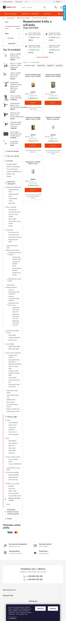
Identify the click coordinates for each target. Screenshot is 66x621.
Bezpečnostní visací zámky (13, 240)
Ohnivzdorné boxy (13, 479)
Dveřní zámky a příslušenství (14, 353)
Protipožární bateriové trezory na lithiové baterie (13, 512)
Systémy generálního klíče (13, 409)
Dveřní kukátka (10, 344)
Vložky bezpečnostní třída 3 (14, 195)
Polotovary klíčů (13, 209)
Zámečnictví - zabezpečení (11, 183)
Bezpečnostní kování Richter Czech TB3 (15, 316)
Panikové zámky (13, 377)
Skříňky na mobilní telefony (13, 166)
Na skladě (14, 38)
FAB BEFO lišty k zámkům (16, 274)
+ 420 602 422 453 (56, 7)
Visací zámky (10, 230)
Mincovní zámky (11, 402)
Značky (9, 519)
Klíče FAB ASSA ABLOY (15, 212)
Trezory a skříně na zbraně (13, 457)
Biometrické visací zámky (15, 237)
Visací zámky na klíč (14, 232)
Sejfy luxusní (12, 453)
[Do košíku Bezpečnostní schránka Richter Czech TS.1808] (33, 145)
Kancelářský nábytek (12, 164)
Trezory (9, 420)
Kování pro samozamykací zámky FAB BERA (14, 298)
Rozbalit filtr (11, 43)
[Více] (61, 13)
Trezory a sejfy (12, 417)
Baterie (8, 504)
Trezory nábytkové (13, 422)
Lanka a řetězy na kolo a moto (13, 396)
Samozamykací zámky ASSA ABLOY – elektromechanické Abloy (15, 362)
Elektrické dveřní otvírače (13, 250)
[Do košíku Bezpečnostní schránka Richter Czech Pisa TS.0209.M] (53, 146)
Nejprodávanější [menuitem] (29, 65)
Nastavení (12, 618)
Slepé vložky (12, 203)
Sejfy (8, 438)
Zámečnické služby (7, 1)
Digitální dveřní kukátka (14, 346)
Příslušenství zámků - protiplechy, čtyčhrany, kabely (14, 373)
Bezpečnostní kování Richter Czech (14, 304)
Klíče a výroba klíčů (11, 207)
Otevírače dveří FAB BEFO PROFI (16, 258)
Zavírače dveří (12, 335)
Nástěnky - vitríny (11, 174)
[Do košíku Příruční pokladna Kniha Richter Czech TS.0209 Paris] (33, 103)
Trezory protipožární (14, 434)
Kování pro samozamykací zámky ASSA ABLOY (14, 292)
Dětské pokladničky (13, 477)
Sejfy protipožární (13, 443)
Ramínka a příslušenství (14, 337)
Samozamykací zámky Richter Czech (14, 385)
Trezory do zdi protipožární (12, 428)
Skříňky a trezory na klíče (13, 483)
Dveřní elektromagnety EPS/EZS (12, 405)
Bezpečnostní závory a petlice (12, 247)
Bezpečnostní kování (12, 287)
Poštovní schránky (13, 151)
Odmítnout (40, 608)
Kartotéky (9, 176)
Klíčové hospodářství (14, 493)
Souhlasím (53, 608)
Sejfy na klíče (12, 488)
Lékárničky (11, 486)
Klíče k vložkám (12, 219)
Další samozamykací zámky (14, 367)
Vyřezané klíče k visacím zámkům (15, 222)
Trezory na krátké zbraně (15, 464)
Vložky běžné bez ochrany (13, 200)
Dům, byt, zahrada (13, 156)
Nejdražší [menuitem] (50, 65)
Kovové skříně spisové (12, 169)
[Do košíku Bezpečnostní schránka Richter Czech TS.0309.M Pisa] (33, 190)
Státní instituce (18, 1)
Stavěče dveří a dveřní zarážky (12, 392)
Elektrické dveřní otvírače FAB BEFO (15, 254)
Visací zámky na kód (14, 235)
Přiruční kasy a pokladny (13, 472)
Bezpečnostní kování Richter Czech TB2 (15, 323)
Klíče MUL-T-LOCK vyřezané (13, 215)
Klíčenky (11, 226)
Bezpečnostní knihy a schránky (15, 499)
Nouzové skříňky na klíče (15, 496)
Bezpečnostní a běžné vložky (14, 187)
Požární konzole (13, 340)
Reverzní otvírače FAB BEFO (16, 269)
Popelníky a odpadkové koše (14, 171)
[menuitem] (11, 13)
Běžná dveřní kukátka (14, 349)
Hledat (44, 7)
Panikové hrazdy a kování (13, 411)
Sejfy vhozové (12, 448)
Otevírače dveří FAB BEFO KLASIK (16, 264)
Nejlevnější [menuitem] (41, 65)
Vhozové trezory (13, 432)
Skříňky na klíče (12, 491)
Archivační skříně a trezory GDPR (13, 469)
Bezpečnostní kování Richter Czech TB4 (15, 310)
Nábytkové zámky (11, 399)
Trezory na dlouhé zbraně (13, 460)
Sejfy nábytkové (12, 441)
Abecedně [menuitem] (59, 65)
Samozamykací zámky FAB (14, 381)
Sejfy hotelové (12, 450)
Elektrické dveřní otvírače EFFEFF (15, 280)
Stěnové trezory (12, 425)
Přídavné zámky (11, 285)
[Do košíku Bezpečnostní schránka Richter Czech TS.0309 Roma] (53, 103)
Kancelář (10, 161)
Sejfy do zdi (12, 445)
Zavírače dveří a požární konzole (13, 332)
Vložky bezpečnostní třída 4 (14, 191)
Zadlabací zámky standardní (13, 356)
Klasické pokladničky (14, 475)
